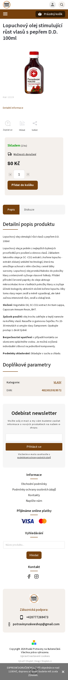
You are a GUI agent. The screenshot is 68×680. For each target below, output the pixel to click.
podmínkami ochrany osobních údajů (34, 457)
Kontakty (34, 495)
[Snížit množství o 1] (10, 174)
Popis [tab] (11, 210)
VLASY (57, 382)
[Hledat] (61, 4)
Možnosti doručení (25, 154)
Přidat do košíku (23, 185)
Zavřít (53, 136)
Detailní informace (13, 108)
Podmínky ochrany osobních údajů (34, 489)
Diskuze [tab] (29, 210)
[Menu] (5, 14)
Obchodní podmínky (34, 484)
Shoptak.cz (46, 661)
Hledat (34, 555)
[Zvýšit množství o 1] (28, 174)
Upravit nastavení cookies (35, 656)
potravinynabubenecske (36, 576)
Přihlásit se (34, 446)
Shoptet (29, 661)
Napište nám (34, 501)
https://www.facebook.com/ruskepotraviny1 (28, 576)
